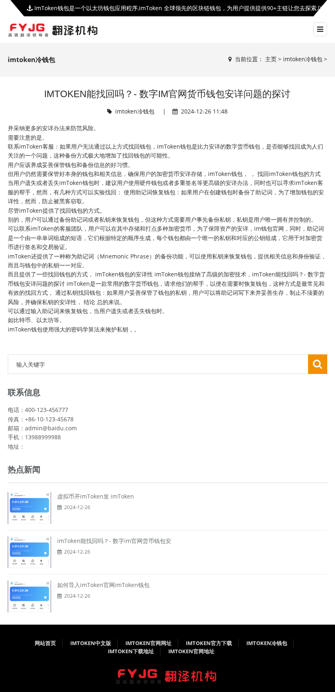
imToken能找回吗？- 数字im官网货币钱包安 (114, 541)
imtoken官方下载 (209, 643)
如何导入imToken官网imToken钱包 (103, 585)
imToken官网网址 (148, 643)
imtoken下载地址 (131, 651)
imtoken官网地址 (191, 651)
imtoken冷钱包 (302, 59)
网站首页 (45, 643)
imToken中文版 (90, 643)
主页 (271, 59)
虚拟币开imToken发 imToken (95, 496)
